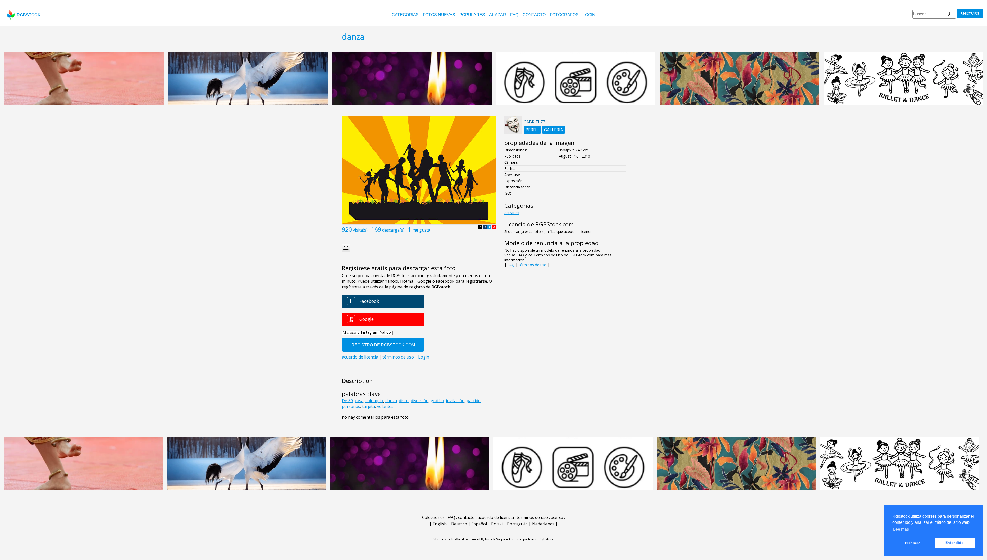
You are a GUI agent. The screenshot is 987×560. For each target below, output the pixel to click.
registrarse (970, 13)
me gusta (421, 230)
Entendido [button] (954, 542)
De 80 (347, 400)
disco (404, 400)
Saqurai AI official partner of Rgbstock (525, 539)
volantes (385, 406)
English (440, 524)
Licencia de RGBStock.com (539, 224)
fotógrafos (564, 15)
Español (479, 524)
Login (589, 15)
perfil (532, 130)
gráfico (437, 400)
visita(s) (360, 230)
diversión (419, 400)
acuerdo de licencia (496, 517)
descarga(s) (393, 230)
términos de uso (532, 264)
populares (472, 15)
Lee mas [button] (901, 529)
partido (474, 400)
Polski (497, 524)
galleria (553, 130)
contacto (534, 15)
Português (517, 524)
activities (511, 212)
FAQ (514, 15)
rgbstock (29, 15)
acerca (557, 517)
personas (351, 406)
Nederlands (543, 524)
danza (391, 400)
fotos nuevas (439, 15)
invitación (455, 400)
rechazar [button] (912, 542)
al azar (497, 15)
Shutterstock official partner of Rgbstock (464, 539)
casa (359, 400)
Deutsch (459, 524)
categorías (405, 15)
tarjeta (368, 406)
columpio (374, 400)
